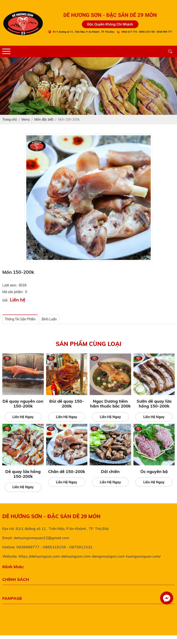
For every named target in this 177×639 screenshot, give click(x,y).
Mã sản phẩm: (12, 292)
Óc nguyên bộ (154, 471)
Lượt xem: (9, 285)
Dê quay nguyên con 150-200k (23, 404)
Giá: (5, 300)
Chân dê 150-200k (66, 471)
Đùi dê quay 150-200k (66, 404)
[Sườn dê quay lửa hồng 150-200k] (154, 374)
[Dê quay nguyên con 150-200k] (23, 374)
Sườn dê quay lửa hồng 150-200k (154, 404)
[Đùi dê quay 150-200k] (67, 374)
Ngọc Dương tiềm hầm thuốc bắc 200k (110, 404)
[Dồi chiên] (110, 444)
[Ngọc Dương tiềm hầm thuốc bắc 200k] (110, 374)
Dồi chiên (110, 471)
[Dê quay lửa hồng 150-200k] (23, 444)
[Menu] (6, 51)
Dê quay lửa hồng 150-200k (23, 474)
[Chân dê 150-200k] (67, 444)
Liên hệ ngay (23, 417)
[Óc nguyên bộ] (154, 444)
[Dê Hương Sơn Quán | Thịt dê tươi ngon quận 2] (88, 81)
